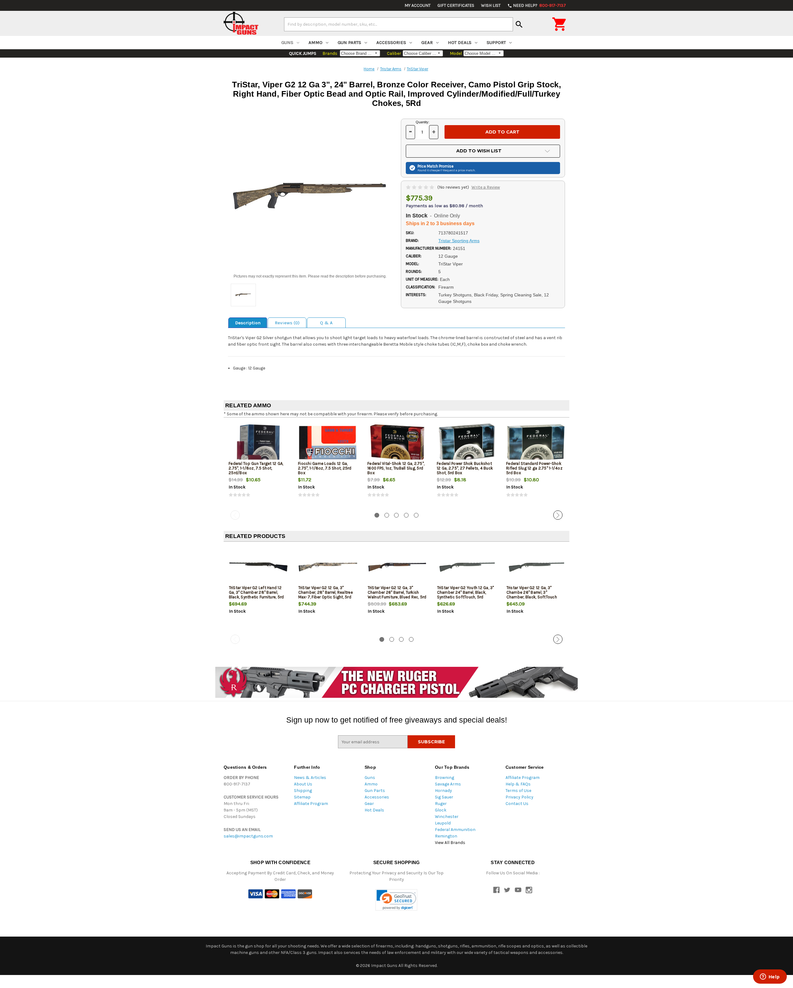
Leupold (443, 823)
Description (248, 323)
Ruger (441, 803)
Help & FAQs (518, 784)
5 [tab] (416, 515)
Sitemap (302, 797)
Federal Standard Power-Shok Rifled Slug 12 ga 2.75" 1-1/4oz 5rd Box (534, 468)
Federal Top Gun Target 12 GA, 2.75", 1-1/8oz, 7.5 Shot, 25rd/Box (256, 468)
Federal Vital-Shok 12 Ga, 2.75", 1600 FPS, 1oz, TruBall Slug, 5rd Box (395, 468)
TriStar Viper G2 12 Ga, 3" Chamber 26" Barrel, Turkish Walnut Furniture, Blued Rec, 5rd (397, 592)
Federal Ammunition (455, 829)
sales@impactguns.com (248, 836)
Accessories (391, 42)
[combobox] (398, 24)
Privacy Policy (519, 797)
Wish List (491, 5)
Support (496, 42)
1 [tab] (377, 515)
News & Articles (310, 777)
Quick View (258, 442)
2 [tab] (386, 515)
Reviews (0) (287, 323)
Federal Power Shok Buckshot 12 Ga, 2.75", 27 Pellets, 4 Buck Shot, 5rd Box (465, 468)
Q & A (326, 323)
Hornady (443, 790)
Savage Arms (448, 784)
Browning (444, 777)
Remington (446, 836)
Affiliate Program (311, 803)
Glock (440, 810)
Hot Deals (459, 42)
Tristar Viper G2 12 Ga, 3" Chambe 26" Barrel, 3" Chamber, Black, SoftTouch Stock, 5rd (531, 594)
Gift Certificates (455, 5)
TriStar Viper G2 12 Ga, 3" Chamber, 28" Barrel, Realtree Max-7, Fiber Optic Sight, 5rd (325, 592)
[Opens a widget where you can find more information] (770, 977)
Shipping (303, 790)
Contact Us (517, 803)
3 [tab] (396, 515)
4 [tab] (406, 515)
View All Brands (450, 842)
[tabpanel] (258, 465)
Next (558, 515)
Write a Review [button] (485, 187)
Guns (287, 42)
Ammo (315, 42)
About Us (303, 784)
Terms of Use (518, 790)
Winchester (446, 816)
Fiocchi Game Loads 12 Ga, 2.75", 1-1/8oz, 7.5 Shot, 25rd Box (325, 468)
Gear (427, 42)
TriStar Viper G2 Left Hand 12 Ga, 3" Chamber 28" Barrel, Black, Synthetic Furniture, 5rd (256, 592)
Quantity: (422, 122)
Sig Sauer (444, 797)
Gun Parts (349, 42)
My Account (418, 5)
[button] (396, 900)
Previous (235, 515)
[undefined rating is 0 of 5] (420, 187)
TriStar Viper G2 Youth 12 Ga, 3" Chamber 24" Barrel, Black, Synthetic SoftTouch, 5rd (465, 592)
